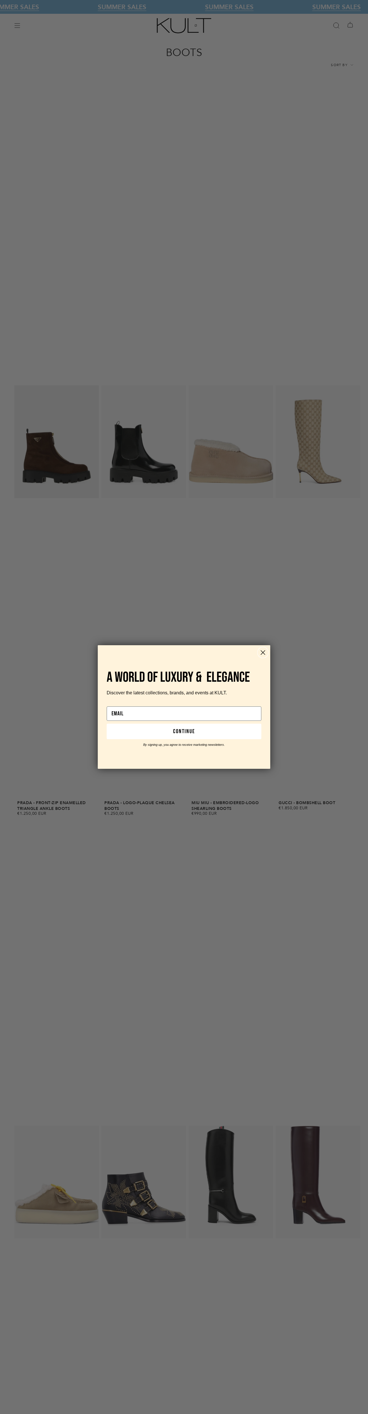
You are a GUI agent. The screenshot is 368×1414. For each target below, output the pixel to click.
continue (184, 731)
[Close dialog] (263, 653)
